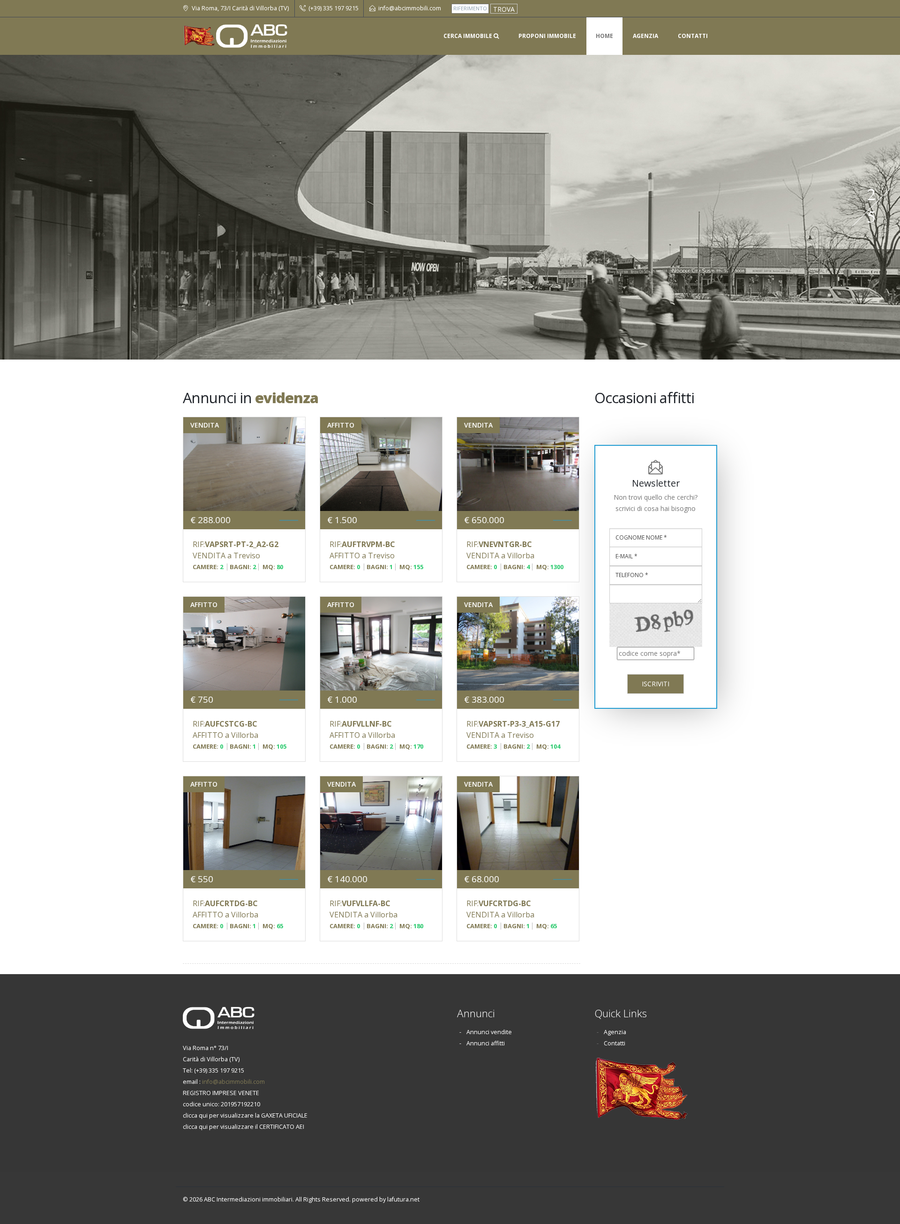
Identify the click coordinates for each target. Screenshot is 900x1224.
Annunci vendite (489, 1032)
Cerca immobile (468, 36)
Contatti (693, 36)
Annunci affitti (485, 1043)
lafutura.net (403, 1199)
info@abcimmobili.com (233, 1082)
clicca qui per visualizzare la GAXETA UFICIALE (245, 1115)
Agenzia (645, 36)
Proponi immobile (547, 36)
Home (604, 36)
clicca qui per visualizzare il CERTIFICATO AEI (243, 1127)
